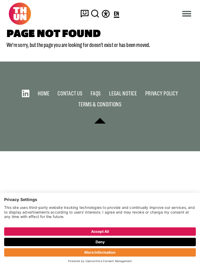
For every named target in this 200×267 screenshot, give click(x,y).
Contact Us (70, 93)
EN (116, 14)
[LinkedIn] (26, 93)
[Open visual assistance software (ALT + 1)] (106, 13)
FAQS (96, 93)
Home (43, 93)
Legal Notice (123, 93)
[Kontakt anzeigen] (85, 13)
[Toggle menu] (186, 13)
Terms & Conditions (100, 104)
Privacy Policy (161, 93)
